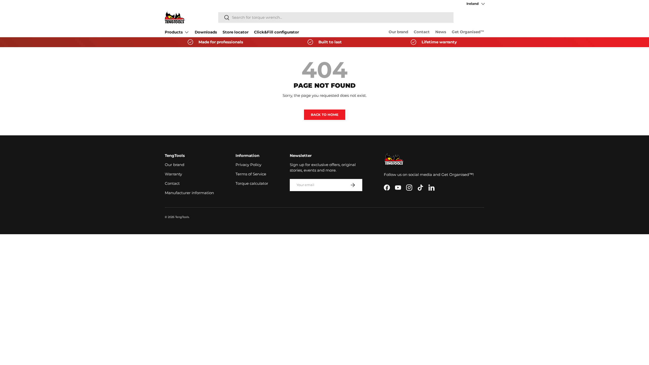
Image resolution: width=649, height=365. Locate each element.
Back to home (324, 115)
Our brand (398, 32)
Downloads (206, 32)
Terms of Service (251, 174)
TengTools (182, 217)
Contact (422, 32)
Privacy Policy (248, 164)
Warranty (173, 174)
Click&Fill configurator (276, 32)
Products (174, 32)
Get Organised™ (468, 32)
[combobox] (336, 17)
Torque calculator (252, 183)
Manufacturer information (189, 193)
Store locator (235, 32)
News (440, 32)
